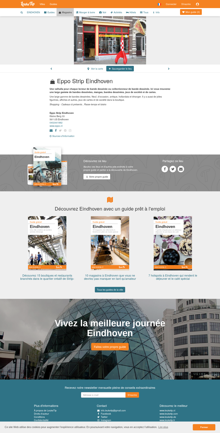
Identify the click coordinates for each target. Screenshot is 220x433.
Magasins (66, 12)
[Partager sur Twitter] (173, 168)
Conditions (39, 416)
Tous (145, 12)
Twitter (104, 416)
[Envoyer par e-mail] (181, 168)
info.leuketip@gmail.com (113, 410)
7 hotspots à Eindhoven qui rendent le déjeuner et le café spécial (172, 277)
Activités (117, 12)
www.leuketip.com (169, 413)
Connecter (171, 4)
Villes (42, 4)
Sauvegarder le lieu (121, 68)
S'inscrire (186, 4)
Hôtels (132, 12)
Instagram (106, 420)
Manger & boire (87, 12)
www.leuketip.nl (167, 410)
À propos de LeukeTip (45, 410)
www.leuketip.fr (167, 420)
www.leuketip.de (168, 416)
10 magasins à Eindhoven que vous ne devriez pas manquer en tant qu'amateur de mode (110, 278)
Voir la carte (96, 68)
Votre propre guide (98, 176)
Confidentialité (41, 420)
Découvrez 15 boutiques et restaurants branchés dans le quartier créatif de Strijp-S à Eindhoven (47, 278)
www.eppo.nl (56, 125)
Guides (53, 4)
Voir (104, 12)
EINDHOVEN (33, 12)
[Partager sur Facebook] (165, 168)
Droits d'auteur (41, 413)
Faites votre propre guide (110, 347)
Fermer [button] (204, 427)
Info (157, 12)
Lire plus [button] (163, 427)
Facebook (106, 413)
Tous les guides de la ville (110, 289)
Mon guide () (192, 12)
